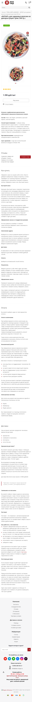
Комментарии (16, 637)
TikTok (25, 658)
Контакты (16, 604)
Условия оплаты (16, 625)
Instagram (21, 658)
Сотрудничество (16, 607)
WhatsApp (13, 658)
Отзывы (16, 609)
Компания (16, 601)
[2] (5, 89)
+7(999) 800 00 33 (17, 665)
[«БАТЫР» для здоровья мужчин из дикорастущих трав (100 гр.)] (16, 74)
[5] (10, 89)
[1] (4, 89)
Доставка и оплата (16, 620)
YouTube (5, 658)
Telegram (9, 658)
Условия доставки (16, 627)
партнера (24, 552)
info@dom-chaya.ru (17, 668)
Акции (16, 641)
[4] (8, 89)
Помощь (16, 623)
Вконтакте (17, 658)
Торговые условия (16, 616)
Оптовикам (16, 611)
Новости (16, 639)
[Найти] (29, 7)
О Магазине (16, 613)
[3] (7, 89)
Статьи (16, 634)
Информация (16, 631)
